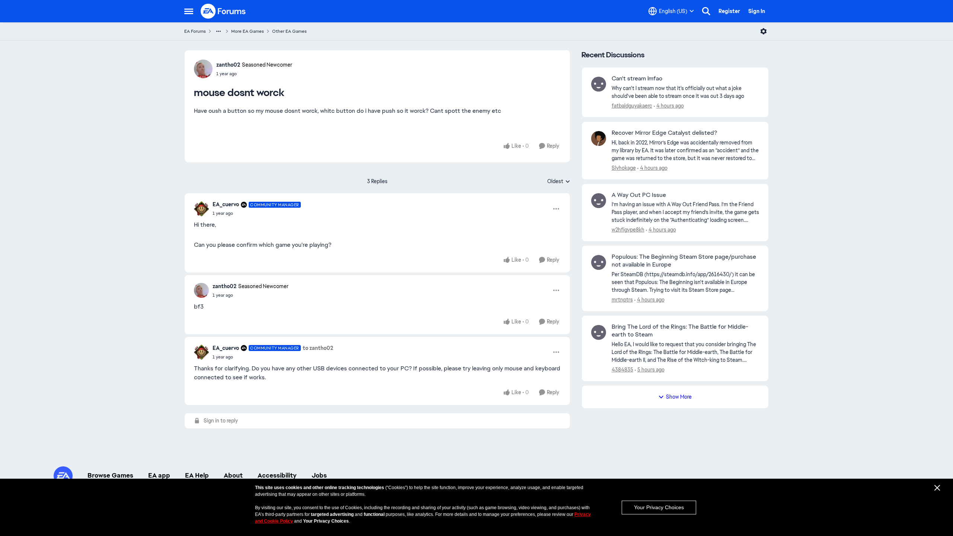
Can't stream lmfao (637, 78)
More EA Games (247, 31)
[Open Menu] (763, 31)
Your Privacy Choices (659, 507)
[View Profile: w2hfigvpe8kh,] (598, 200)
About (233, 475)
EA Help (197, 475)
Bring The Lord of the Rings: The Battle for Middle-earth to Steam (680, 330)
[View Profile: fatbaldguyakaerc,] (598, 84)
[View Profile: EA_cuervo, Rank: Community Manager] (201, 208)
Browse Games (110, 475)
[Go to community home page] (223, 11)
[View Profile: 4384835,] (598, 332)
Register (729, 11)
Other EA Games (289, 31)
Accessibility (277, 475)
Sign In (756, 11)
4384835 (622, 369)
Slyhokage (624, 168)
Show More (679, 396)
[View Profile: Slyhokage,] (598, 138)
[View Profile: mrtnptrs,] (598, 262)
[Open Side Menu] (189, 11)
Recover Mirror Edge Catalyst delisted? (664, 133)
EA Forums (195, 31)
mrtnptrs (622, 299)
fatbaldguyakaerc (632, 105)
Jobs (319, 475)
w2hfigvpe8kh (628, 229)
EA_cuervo (226, 204)
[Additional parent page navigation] (218, 31)
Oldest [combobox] (558, 181)
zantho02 (228, 64)
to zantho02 (318, 348)
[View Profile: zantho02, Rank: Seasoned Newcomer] (203, 69)
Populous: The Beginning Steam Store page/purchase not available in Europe (684, 260)
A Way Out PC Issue (639, 195)
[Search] (706, 11)
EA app (159, 475)
